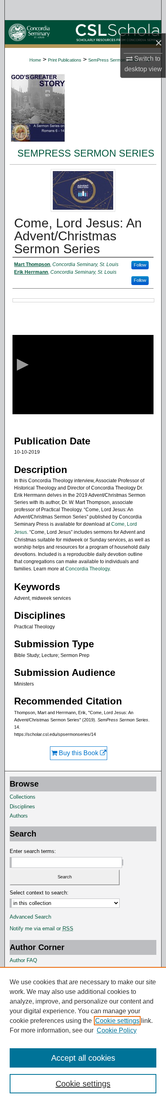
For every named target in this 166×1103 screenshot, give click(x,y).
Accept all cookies (83, 1057)
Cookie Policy (117, 1030)
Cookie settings (117, 1020)
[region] (83, 1035)
